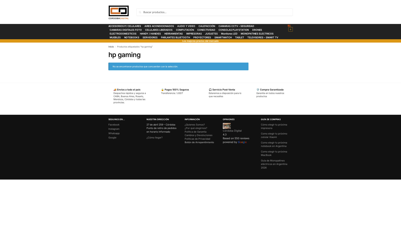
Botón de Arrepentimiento (199, 142)
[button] (290, 28)
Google (112, 137)
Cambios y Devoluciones (198, 135)
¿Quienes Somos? (195, 124)
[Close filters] (249, 52)
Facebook (113, 124)
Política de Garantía (195, 131)
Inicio (111, 46)
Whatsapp (114, 133)
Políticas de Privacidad (197, 138)
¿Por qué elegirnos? (196, 128)
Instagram (113, 128)
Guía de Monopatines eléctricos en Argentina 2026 (274, 164)
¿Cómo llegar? (155, 137)
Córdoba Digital (232, 130)
